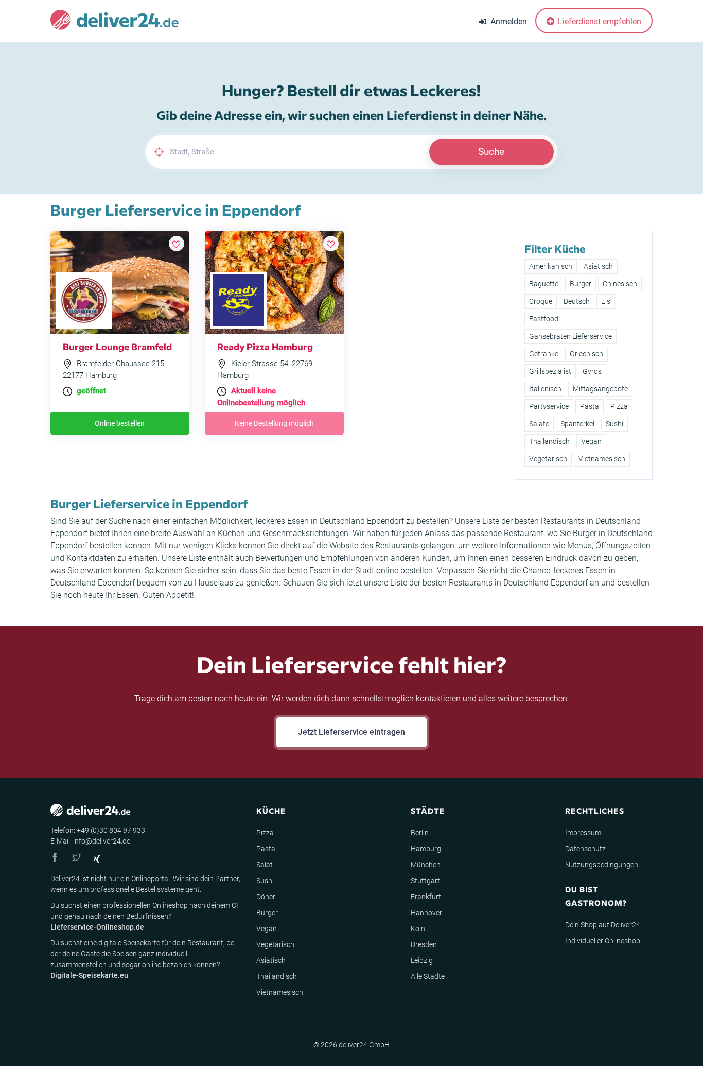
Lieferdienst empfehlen (598, 21)
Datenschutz (585, 849)
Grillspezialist (550, 371)
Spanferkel (577, 424)
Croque (540, 301)
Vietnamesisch (601, 459)
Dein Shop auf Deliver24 (602, 925)
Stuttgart (425, 880)
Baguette (543, 284)
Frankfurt (426, 896)
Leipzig (422, 960)
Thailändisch (549, 441)
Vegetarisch (548, 459)
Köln (418, 928)
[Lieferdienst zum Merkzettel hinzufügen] (176, 243)
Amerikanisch (550, 266)
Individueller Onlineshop (602, 941)
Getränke (543, 354)
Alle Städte (428, 976)
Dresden (424, 944)
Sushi (614, 424)
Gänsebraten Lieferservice (570, 336)
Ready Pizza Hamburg (265, 346)
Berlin (420, 833)
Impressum (583, 833)
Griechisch (586, 354)
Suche (491, 152)
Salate (539, 424)
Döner (265, 896)
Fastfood (543, 319)
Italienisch (545, 389)
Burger (580, 284)
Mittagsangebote (600, 389)
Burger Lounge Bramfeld (117, 346)
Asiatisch (598, 266)
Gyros (592, 371)
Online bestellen (120, 423)
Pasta (589, 406)
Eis (605, 301)
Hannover (426, 912)
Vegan (591, 441)
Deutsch (577, 301)
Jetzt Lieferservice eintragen (351, 732)
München (426, 865)
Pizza (619, 406)
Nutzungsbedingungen (601, 865)
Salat (264, 865)
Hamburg (426, 849)
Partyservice (549, 406)
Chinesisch (620, 284)
